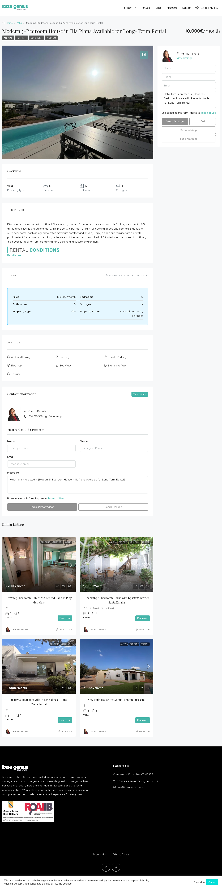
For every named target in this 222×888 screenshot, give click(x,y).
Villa (19, 22)
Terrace (16, 374)
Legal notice (100, 854)
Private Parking (117, 357)
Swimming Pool (117, 365)
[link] (39, 564)
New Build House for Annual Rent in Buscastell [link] (117, 700)
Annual (8, 38)
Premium (51, 38)
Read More (14, 255)
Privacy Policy (121, 854)
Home (9, 22)
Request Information (42, 507)
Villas (158, 7)
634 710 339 (36, 416)
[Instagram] (116, 867)
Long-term (36, 38)
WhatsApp (55, 416)
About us (172, 7)
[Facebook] (106, 867)
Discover (64, 618)
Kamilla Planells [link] (20, 629)
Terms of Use (56, 498)
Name (11, 441)
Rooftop (16, 365)
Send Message (113, 507)
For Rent (127, 7)
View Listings (139, 394)
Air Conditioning (20, 357)
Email (10, 456)
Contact (186, 7)
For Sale (145, 7)
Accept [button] (212, 882)
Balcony (64, 357)
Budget (68, 542)
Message (13, 472)
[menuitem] (207, 8)
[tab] (144, 55)
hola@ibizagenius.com (130, 787)
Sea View (65, 365)
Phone (84, 441)
